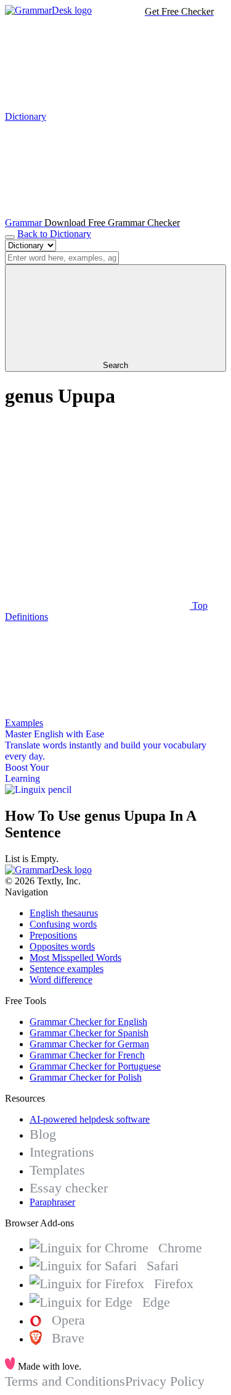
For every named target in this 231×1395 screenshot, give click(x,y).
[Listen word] (97, 510)
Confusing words (63, 924)
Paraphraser (52, 1202)
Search (115, 365)
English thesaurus (64, 913)
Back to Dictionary (54, 233)
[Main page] (48, 10)
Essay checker (69, 1188)
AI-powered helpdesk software (90, 1119)
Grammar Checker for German (89, 1044)
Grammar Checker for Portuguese (95, 1066)
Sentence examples (66, 968)
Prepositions (53, 935)
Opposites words (62, 946)
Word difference (61, 979)
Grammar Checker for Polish (86, 1077)
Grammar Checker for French (87, 1055)
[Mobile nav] (10, 237)
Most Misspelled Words (75, 957)
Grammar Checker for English (88, 1021)
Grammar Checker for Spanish (89, 1033)
